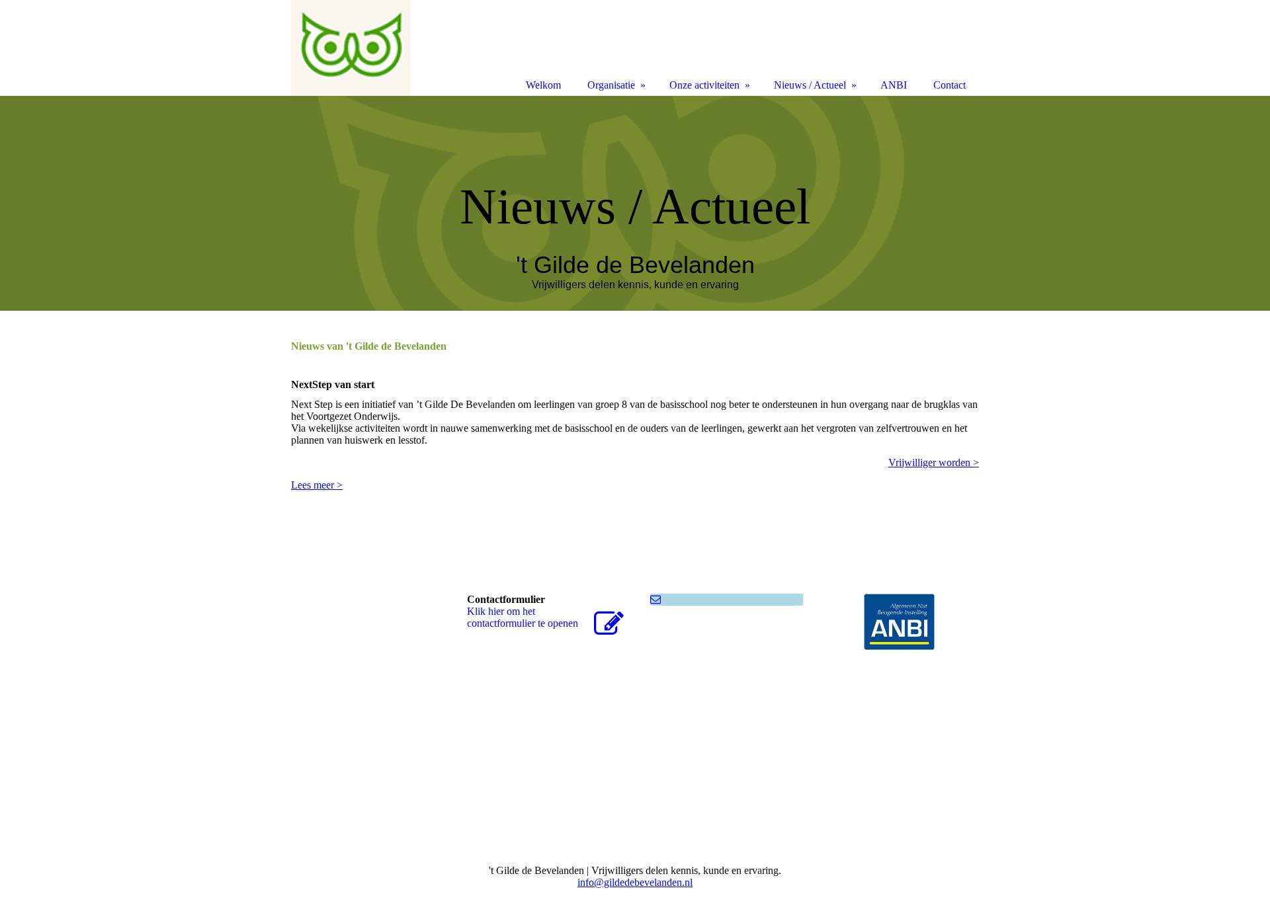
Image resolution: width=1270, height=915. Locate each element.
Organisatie (611, 85)
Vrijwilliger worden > (933, 462)
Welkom (543, 85)
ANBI (893, 85)
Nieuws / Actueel (810, 85)
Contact (949, 85)
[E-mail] (655, 599)
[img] (635, 203)
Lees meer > (317, 485)
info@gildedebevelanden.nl (635, 882)
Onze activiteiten (704, 85)
